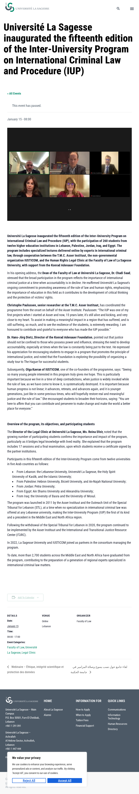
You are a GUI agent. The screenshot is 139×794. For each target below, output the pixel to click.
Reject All (29, 780)
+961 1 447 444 (13, 748)
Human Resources (117, 724)
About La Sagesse (53, 709)
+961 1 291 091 (13, 726)
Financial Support (85, 725)
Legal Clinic (28, 652)
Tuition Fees (82, 720)
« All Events (14, 93)
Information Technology (114, 716)
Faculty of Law (15, 647)
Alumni (47, 715)
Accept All (64, 780)
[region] (47, 769)
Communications (117, 709)
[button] (132, 9)
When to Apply (83, 715)
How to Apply (83, 709)
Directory (113, 729)
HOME (48, 701)
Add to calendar (26, 597)
